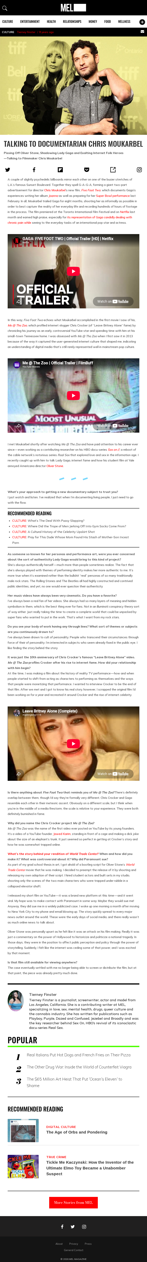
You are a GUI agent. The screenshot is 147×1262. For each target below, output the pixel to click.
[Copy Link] (113, 170)
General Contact (73, 1250)
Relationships (72, 21)
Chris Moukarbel (54, 190)
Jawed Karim (62, 834)
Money (93, 21)
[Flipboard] (60, 170)
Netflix (124, 212)
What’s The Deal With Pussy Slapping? (48, 521)
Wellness (124, 21)
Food (107, 21)
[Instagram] (139, 170)
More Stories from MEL (73, 1202)
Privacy (73, 1243)
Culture (7, 21)
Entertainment (30, 21)
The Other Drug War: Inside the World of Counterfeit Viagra (79, 1066)
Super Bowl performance (113, 196)
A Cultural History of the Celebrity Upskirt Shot (53, 532)
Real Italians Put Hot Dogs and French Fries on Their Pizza (79, 1054)
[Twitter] (7, 170)
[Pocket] (87, 170)
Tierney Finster (26, 32)
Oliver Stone (55, 466)
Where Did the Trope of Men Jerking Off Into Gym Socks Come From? (69, 526)
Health (51, 21)
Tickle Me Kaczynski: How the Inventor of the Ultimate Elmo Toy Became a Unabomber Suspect (90, 1168)
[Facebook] (34, 170)
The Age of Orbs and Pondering (76, 1132)
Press (88, 1243)
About (59, 1243)
